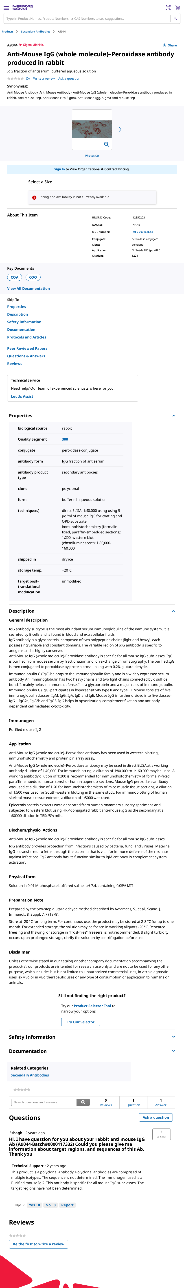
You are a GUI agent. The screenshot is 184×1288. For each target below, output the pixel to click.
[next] (120, 129)
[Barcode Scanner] (168, 7)
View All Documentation (28, 288)
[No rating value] (16, 78)
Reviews (14, 363)
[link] (21, 1089)
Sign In (59, 169)
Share (172, 45)
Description (17, 314)
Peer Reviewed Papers (27, 348)
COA (14, 277)
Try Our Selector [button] (80, 1021)
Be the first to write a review (40, 1245)
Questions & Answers (26, 356)
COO (33, 277)
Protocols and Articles (26, 337)
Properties (16, 306)
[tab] (11, 31)
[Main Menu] (6, 7)
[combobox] (92, 18)
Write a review (44, 78)
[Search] (175, 18)
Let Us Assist (22, 396)
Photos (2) (92, 155)
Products (7, 31)
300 (65, 439)
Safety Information (24, 321)
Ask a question (69, 78)
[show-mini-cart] (177, 8)
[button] (162, 1134)
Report (67, 1205)
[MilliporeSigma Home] (23, 7)
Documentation (21, 329)
